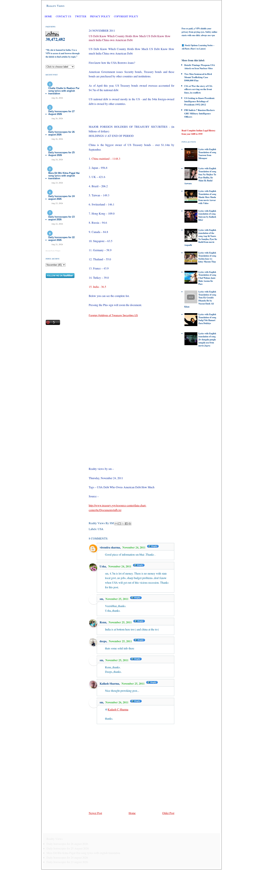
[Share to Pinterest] (130, 523)
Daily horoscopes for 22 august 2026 (61, 238)
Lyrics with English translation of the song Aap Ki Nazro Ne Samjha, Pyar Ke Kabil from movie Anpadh (200, 237)
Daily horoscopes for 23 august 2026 (61, 218)
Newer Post (95, 813)
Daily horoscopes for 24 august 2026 (61, 197)
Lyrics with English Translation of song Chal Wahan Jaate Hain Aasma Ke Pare (207, 277)
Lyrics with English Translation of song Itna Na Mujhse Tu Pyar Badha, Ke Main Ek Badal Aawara (200, 176)
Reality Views (55, 6)
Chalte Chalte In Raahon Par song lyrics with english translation (63, 91)
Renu (103, 622)
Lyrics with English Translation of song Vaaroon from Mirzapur (207, 154)
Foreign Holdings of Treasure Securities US (113, 315)
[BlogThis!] (119, 523)
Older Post (168, 813)
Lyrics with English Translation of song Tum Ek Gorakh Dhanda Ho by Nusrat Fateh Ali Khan (200, 299)
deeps (103, 641)
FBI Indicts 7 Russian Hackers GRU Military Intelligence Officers (199, 113)
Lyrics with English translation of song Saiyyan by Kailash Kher (207, 215)
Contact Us (63, 16)
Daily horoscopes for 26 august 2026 (61, 133)
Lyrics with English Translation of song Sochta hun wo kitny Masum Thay (207, 257)
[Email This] (116, 523)
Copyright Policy (126, 16)
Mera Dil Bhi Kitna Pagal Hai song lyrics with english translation (64, 176)
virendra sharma (110, 547)
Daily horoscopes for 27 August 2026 (61, 112)
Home (48, 16)
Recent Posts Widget (53, 251)
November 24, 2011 (134, 547)
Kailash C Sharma (118, 709)
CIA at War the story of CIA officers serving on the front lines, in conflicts (198, 89)
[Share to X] (123, 523)
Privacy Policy (100, 16)
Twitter (81, 16)
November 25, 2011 (117, 599)
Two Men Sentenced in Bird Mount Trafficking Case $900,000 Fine (198, 77)
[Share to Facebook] (126, 523)
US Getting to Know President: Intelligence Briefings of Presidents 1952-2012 (199, 101)
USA (100, 529)
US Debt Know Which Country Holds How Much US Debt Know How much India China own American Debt (130, 38)
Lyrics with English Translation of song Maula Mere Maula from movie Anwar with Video (207, 197)
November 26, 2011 (117, 702)
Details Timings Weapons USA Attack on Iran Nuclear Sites (199, 66)
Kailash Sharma (109, 683)
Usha (103, 566)
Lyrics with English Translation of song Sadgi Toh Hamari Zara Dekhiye (207, 319)
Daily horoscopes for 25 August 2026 (61, 153)
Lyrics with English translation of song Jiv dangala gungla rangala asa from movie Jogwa (207, 339)
